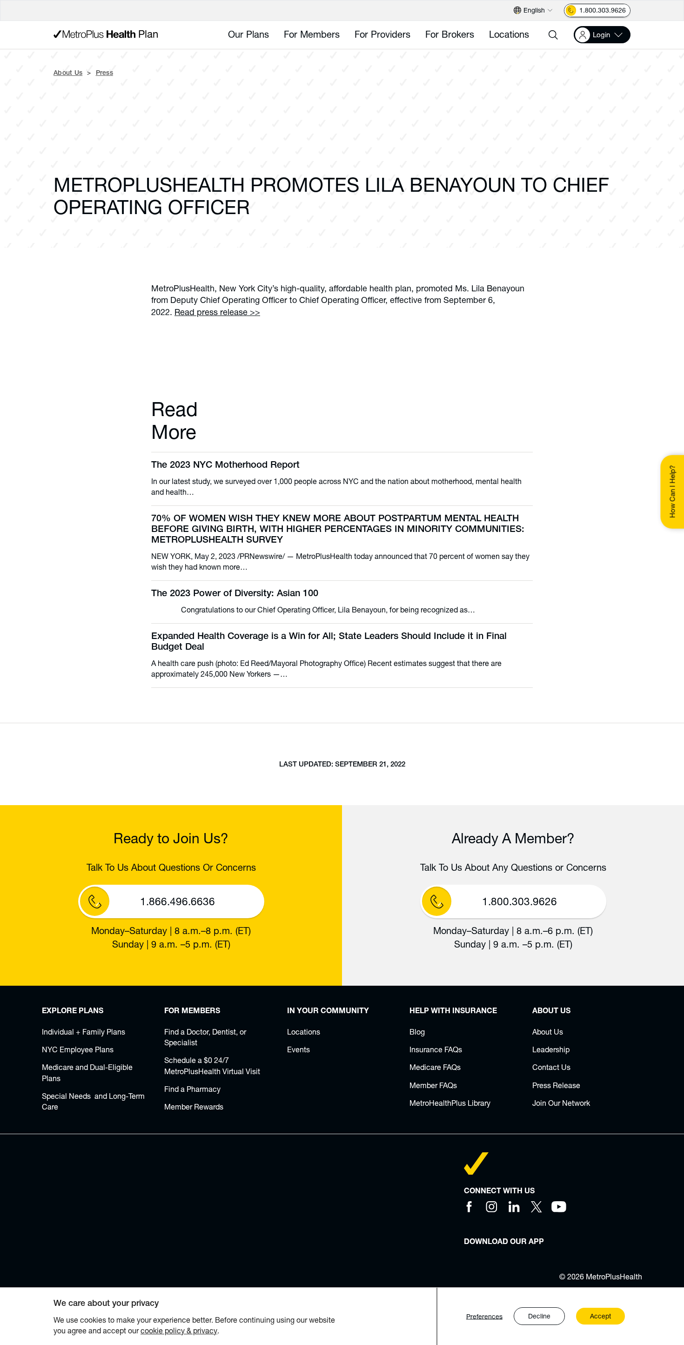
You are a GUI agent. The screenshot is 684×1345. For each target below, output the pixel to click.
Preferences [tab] (484, 1316)
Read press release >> (217, 312)
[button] (553, 35)
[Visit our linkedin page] (514, 1206)
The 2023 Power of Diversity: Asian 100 (234, 594)
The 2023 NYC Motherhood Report (225, 466)
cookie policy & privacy (179, 1330)
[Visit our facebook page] (469, 1206)
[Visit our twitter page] (536, 1206)
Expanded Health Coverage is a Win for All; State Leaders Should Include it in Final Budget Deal (329, 642)
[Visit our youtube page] (559, 1206)
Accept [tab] (600, 1316)
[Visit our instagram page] (492, 1206)
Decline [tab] (539, 1316)
